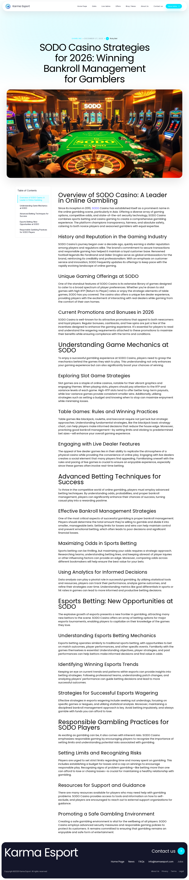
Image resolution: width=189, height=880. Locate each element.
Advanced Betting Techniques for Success (34, 215)
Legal (181, 871)
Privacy (165, 871)
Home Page (117, 861)
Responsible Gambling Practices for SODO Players (33, 231)
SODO (95, 208)
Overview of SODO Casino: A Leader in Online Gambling (32, 198)
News (131, 861)
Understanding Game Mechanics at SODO (33, 207)
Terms (174, 871)
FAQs (141, 861)
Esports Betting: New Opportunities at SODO (29, 223)
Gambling (77, 38)
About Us (155, 871)
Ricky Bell (113, 38)
